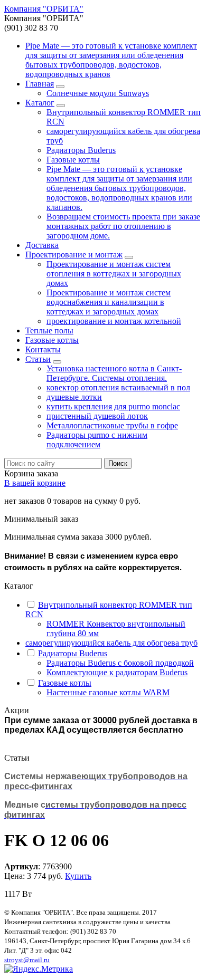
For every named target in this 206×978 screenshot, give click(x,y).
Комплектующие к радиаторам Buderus (117, 672)
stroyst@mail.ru (27, 960)
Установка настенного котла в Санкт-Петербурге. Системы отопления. (114, 373)
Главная (39, 83)
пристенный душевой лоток (97, 415)
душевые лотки (74, 396)
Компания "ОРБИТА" (43, 8)
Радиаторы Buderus (81, 150)
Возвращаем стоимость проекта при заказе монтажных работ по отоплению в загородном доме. (123, 226)
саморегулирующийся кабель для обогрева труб (111, 642)
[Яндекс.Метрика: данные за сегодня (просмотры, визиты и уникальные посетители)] (38, 969)
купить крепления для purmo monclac (113, 406)
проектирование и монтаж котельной (113, 321)
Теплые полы (49, 330)
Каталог (39, 102)
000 (109, 720)
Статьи (38, 358)
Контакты (43, 349)
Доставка (42, 245)
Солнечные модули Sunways (97, 93)
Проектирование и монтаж (74, 254)
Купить (78, 875)
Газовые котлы (73, 159)
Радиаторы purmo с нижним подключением (96, 439)
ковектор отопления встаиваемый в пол (118, 387)
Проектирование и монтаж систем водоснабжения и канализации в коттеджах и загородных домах (108, 302)
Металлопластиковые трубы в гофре (112, 425)
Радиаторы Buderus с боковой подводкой (120, 662)
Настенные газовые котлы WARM (108, 692)
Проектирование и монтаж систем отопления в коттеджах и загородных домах (113, 273)
